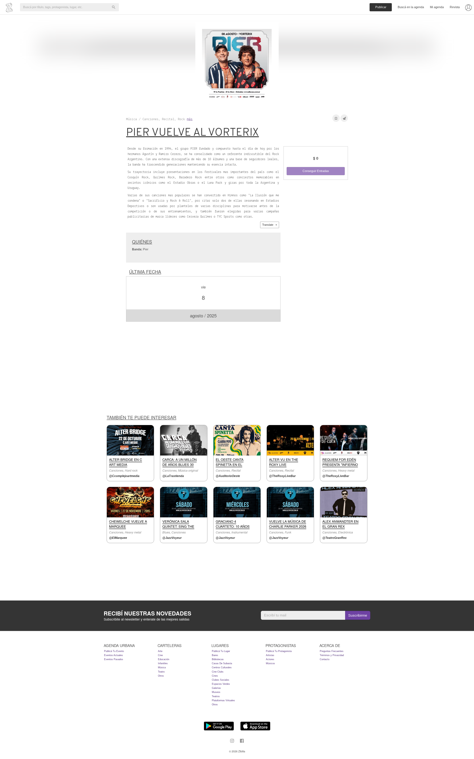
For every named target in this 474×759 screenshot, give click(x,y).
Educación (163, 659)
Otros (161, 675)
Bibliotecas (218, 659)
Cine (160, 655)
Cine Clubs (217, 671)
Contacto (324, 659)
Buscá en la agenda (411, 7)
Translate (269, 224)
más (190, 119)
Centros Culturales (222, 667)
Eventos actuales (113, 655)
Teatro (161, 671)
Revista (455, 7)
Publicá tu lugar (221, 651)
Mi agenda (437, 7)
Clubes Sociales (220, 679)
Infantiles (163, 663)
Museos (216, 692)
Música (162, 667)
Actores (270, 659)
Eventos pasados (113, 659)
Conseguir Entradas (316, 171)
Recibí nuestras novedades (147, 613)
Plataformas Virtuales (223, 700)
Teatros (216, 696)
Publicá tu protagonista (279, 651)
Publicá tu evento (114, 651)
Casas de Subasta (222, 663)
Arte (160, 651)
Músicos (270, 663)
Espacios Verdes (221, 684)
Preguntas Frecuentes (331, 651)
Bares (215, 655)
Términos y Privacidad (332, 655)
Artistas (270, 655)
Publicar (380, 7)
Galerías (216, 688)
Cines (215, 675)
